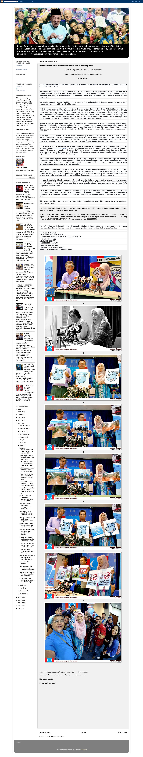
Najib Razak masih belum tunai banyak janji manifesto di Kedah (29, 246)
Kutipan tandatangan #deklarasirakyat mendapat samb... (27, 525)
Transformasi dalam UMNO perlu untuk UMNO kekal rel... (27, 545)
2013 (20, 603)
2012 (20, 606)
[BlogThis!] (81, 672)
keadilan (55, 675)
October (23, 431)
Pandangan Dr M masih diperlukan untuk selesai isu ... (27, 513)
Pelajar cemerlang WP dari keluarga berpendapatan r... (27, 519)
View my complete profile (25, 170)
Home (83, 732)
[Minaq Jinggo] (17, 89)
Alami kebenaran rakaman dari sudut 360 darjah (27, 551)
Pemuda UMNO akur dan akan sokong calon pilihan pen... (27, 483)
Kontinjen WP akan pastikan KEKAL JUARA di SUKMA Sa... (26, 476)
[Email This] (79, 672)
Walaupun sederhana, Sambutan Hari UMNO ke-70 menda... (27, 532)
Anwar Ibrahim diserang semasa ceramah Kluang (29, 206)
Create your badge (20, 90)
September (24, 434)
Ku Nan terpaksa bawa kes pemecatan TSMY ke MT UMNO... (26, 498)
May (21, 445)
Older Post (122, 732)
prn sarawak (74, 675)
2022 (20, 409)
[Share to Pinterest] (87, 672)
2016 (20, 423)
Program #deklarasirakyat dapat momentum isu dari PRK (26, 450)
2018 (20, 417)
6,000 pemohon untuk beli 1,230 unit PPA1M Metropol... (27, 469)
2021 (20, 412)
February (23, 591)
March (22, 588)
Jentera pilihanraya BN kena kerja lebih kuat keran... (27, 457)
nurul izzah (62, 675)
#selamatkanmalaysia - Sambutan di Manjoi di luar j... (27, 557)
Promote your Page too (21, 69)
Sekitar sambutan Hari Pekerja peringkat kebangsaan (27, 574)
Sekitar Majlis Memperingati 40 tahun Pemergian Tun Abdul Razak (29, 367)
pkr (68, 675)
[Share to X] (83, 672)
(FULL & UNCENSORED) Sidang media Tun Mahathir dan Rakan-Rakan (25, 286)
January (23, 594)
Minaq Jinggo (19, 86)
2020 (20, 415)
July (21, 440)
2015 (20, 597)
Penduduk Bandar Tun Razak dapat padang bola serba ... (27, 490)
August (22, 437)
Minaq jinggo (19, 65)
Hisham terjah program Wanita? (29, 387)
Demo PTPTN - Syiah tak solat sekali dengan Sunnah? (29, 266)
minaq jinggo (22, 167)
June (22, 443)
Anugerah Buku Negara (25, 562)
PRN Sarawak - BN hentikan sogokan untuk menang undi (27, 568)
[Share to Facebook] (85, 672)
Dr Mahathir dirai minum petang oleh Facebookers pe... (27, 580)
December (23, 426)
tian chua (83, 675)
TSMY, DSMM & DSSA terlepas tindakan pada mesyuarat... (27, 463)
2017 (20, 420)
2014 (20, 600)
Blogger (84, 750)
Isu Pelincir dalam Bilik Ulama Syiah (28, 225)
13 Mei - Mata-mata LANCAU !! (29, 186)
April (22, 585)
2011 (19, 608)
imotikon (48, 675)
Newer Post (44, 732)
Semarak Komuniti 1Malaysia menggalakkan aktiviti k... (26, 506)
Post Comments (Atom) (56, 737)
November (23, 428)
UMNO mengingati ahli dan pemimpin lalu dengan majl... (27, 539)
